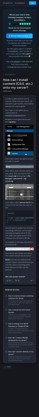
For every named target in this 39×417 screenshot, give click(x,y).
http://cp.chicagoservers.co (15, 115)
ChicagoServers (8, 3)
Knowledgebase (10, 74)
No (19, 280)
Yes (10, 280)
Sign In (32, 3)
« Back (9, 367)
